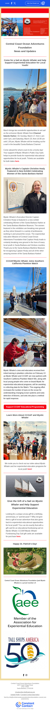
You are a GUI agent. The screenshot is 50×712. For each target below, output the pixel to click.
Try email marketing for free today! (25, 708)
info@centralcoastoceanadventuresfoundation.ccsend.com (27, 697)
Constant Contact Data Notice (30, 695)
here (17, 161)
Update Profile (15, 695)
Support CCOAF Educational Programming (25, 407)
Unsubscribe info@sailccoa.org (25, 692)
